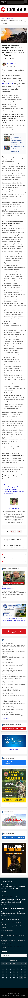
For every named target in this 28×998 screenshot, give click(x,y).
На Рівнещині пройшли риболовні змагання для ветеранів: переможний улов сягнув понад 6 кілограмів (13, 696)
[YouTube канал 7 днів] (22, 2)
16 (25, 972)
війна (13, 531)
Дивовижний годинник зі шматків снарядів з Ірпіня (13, 486)
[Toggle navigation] (3, 15)
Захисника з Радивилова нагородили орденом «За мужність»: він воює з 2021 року (12, 715)
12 (10, 972)
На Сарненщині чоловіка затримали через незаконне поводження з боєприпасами (13, 708)
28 (17, 977)
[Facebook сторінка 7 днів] (8, 2)
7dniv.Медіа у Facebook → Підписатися (10, 762)
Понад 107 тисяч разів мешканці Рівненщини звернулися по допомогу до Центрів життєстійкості (14, 677)
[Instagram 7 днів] (11, 2)
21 (17, 975)
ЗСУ (20, 531)
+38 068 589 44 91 (10, 933)
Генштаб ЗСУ (7, 83)
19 (10, 975)
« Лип (2, 984)
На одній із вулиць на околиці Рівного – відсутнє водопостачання (14, 546)
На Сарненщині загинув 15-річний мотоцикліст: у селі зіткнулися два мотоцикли (11, 689)
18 (6, 975)
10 (3, 972)
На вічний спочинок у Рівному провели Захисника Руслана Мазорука (12, 671)
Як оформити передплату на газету (14, 631)
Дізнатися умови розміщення (14, 728)
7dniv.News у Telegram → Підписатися (14, 837)
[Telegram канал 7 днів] (19, 2)
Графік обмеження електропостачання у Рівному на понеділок (14, 491)
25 (6, 977)
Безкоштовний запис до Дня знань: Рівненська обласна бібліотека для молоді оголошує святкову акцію (13, 702)
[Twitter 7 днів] (16, 2)
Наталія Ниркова (11, 63)
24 (3, 977)
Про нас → (4, 891)
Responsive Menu (25, 1)
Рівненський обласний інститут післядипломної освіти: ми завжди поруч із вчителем (14, 620)
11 (6, 972)
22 (21, 975)
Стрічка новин (8, 640)
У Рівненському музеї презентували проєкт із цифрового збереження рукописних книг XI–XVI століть (13, 646)
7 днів (17, 993)
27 (14, 977)
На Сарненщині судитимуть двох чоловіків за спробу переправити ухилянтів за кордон (13, 683)
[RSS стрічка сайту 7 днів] (14, 2)
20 (14, 975)
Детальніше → (5, 904)
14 (17, 972)
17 (3, 975)
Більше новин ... (6, 718)
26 (10, 977)
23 (25, 975)
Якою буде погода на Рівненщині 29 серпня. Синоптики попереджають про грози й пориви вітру (13, 664)
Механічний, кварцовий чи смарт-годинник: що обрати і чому (13, 658)
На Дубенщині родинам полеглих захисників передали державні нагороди (13, 652)
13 (14, 972)
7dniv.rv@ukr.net (9, 930)
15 (21, 972)
